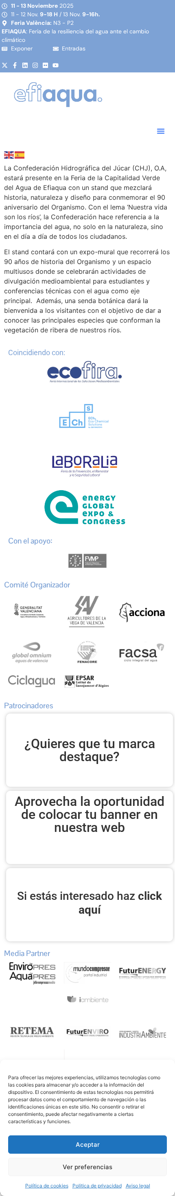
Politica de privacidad (97, 1186)
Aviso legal (138, 1186)
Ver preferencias (87, 1167)
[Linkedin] (25, 65)
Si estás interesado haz (89, 903)
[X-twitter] (5, 65)
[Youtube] (55, 65)
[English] (9, 154)
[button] (161, 131)
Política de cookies (46, 1186)
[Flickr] (45, 65)
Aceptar (88, 1144)
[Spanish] (20, 154)
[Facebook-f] (15, 65)
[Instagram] (35, 65)
